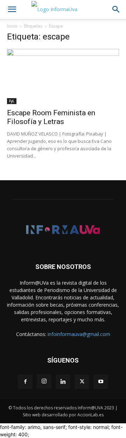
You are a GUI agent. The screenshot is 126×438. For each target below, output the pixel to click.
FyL (11, 100)
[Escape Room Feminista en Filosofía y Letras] (63, 76)
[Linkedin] (63, 382)
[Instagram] (44, 381)
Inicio (12, 26)
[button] (12, 9)
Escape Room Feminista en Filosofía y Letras (51, 117)
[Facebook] (25, 382)
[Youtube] (101, 382)
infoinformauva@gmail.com (79, 334)
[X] (82, 382)
